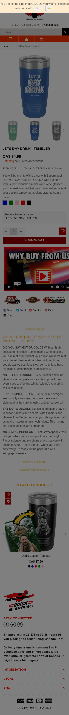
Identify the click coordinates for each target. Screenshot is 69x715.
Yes (49, 8)
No (37, 8)
